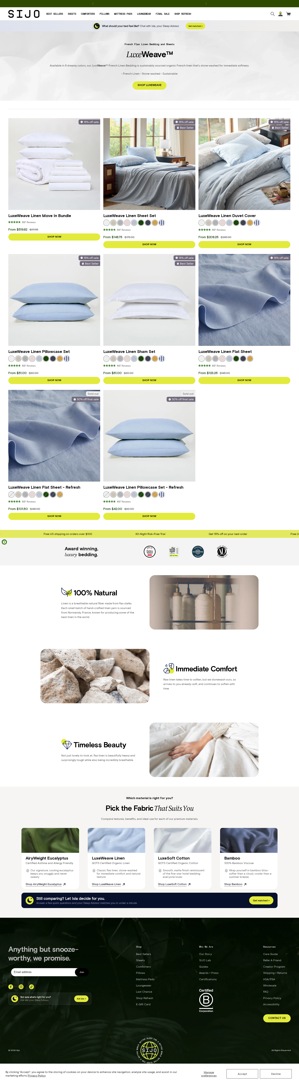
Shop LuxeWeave (149, 85)
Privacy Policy (37, 1075)
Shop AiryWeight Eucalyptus (44, 884)
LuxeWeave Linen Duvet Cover (227, 215)
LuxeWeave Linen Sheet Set (129, 215)
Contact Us (277, 1018)
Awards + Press (209, 972)
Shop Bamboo (233, 884)
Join (82, 972)
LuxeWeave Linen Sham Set (129, 351)
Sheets (72, 13)
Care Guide (270, 954)
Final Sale (163, 13)
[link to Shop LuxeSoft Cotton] (189, 884)
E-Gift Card (143, 1004)
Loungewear (144, 13)
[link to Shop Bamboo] (245, 884)
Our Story (205, 954)
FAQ (265, 991)
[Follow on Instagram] (21, 987)
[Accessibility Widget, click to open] (4, 542)
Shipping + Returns (275, 972)
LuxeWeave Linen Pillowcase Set (39, 351)
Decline (276, 1073)
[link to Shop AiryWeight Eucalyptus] (64, 884)
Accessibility (271, 1004)
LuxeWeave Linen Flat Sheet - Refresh (44, 487)
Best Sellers (54, 13)
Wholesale (269, 985)
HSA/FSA (269, 979)
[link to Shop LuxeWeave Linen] (124, 884)
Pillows (104, 13)
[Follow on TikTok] (31, 987)
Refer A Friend (272, 960)
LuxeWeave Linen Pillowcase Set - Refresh (143, 487)
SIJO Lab (205, 960)
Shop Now (54, 236)
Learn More (160, 3)
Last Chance (144, 991)
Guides (203, 966)
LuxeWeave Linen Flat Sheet (225, 351)
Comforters (88, 13)
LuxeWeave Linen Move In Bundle (39, 215)
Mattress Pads (123, 13)
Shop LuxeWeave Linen (106, 884)
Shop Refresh (182, 13)
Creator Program (274, 966)
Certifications (208, 979)
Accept (242, 1073)
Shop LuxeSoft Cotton (172, 884)
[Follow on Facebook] (10, 987)
